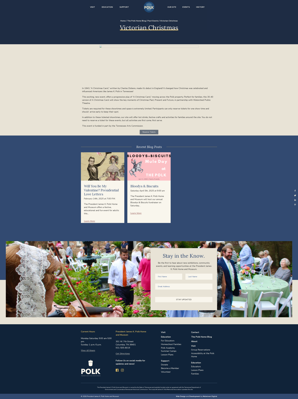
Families (195, 373)
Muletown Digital (210, 396)
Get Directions (123, 353)
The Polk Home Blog (136, 21)
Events (186, 7)
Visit (92, 7)
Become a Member (170, 368)
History (200, 7)
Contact (195, 332)
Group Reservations (200, 349)
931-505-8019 (123, 347)
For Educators (167, 340)
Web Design (181, 396)
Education (107, 7)
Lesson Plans (167, 354)
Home (123, 21)
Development (194, 396)
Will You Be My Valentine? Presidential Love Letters (101, 190)
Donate (164, 364)
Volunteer (166, 371)
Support (124, 7)
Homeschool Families (171, 344)
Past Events (153, 21)
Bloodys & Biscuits (144, 186)
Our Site (171, 7)
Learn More (89, 221)
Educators (196, 366)
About (194, 341)
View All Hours (88, 350)
